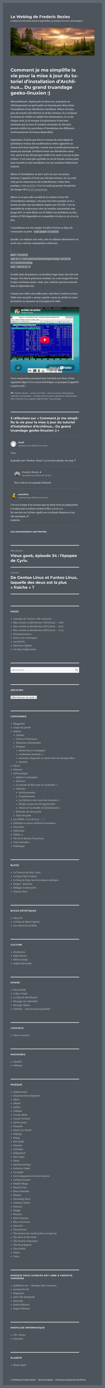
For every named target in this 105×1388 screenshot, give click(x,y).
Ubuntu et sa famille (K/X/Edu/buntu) (39, 807)
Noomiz (23, 762)
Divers (16, 765)
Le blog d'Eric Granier (25, 876)
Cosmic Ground (21, 1118)
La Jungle (18, 1172)
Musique (20, 746)
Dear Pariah (19, 989)
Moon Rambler (21, 1191)
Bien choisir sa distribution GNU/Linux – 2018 (38, 622)
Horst (16, 1160)
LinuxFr (17, 1061)
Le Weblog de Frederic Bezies (40, 16)
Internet (20, 781)
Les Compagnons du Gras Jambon (31, 1176)
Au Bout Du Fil (21, 1289)
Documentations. (22, 634)
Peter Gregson (21, 1218)
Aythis (16, 1107)
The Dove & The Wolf (24, 1237)
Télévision (18, 830)
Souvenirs (18, 827)
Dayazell (17, 1126)
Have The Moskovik (24, 1297)
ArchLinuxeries (54, 393)
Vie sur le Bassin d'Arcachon (28, 838)
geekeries (59, 396)
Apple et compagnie (26, 777)
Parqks (17, 1210)
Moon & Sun (20, 1187)
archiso (37, 396)
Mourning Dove (21, 1199)
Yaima (16, 1252)
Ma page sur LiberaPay (25, 1001)
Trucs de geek (25, 396)
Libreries (14, 396)
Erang (16, 1137)
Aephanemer (20, 1091)
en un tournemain (37, 189)
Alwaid (17, 1103)
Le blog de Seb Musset (25, 997)
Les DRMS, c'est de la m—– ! (29, 819)
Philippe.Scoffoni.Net (24, 887)
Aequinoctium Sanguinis (26, 1095)
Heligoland (19, 1153)
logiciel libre (42, 399)
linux (26, 399)
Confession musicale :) (31, 754)
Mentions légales (22, 645)
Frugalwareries (27, 796)
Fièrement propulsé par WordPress (71, 1380)
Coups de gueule (22, 727)
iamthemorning (22, 1164)
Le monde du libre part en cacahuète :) (37, 784)
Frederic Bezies (21, 393)
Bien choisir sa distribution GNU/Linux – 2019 (38, 626)
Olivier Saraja (20, 959)
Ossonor (17, 1206)
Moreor (17, 1195)
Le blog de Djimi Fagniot (26, 921)
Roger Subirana (21, 1308)
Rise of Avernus (21, 1222)
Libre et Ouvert (21, 1035)
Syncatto (18, 1225)
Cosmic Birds (20, 1114)
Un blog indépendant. (25, 649)
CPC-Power (19, 1334)
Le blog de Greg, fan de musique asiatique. (36, 880)
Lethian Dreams (22, 1179)
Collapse (17, 1111)
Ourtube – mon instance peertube (31, 1009)
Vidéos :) (18, 834)
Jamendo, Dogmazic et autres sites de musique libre (47, 758)
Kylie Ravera (20, 955)
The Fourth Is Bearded (25, 1241)
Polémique (19, 846)
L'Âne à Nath (20, 993)
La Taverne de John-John (27, 872)
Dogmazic (18, 1293)
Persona (17, 1214)
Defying (17, 1134)
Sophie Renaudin (22, 963)
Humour (17, 769)
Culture (17, 731)
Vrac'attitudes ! (21, 842)
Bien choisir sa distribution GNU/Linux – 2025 (38, 630)
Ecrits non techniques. (25, 637)
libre (13, 399)
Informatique (68, 393)
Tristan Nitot (20, 891)
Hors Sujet (19, 1156)
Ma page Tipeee (21, 1005)
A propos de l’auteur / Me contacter (32, 618)
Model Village (20, 1183)
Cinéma (20, 735)
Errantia (17, 1145)
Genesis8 (18, 1338)
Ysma (16, 1256)
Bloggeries (19, 723)
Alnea (16, 1099)
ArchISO (31, 185)
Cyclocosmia (20, 1122)
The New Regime (22, 1244)
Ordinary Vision (21, 1202)
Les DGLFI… (19, 641)
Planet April (19, 1365)
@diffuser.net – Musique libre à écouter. (35, 1285)
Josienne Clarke (21, 1168)
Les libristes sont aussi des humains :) (39, 800)
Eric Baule (18, 1141)
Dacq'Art (18, 918)
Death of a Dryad (22, 1130)
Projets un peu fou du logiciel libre (37, 804)
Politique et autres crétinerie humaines (34, 823)
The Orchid (19, 1248)
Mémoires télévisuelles (28, 742)
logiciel (32, 399)
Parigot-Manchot (22, 884)
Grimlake (18, 1149)
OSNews (17, 1065)
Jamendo (18, 1300)
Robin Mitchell (21, 1304)
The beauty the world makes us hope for (35, 1233)
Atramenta (19, 952)
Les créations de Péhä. (25, 925)
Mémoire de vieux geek (28, 811)
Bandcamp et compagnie (32, 750)
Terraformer (20, 1229)
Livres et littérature (26, 739)
